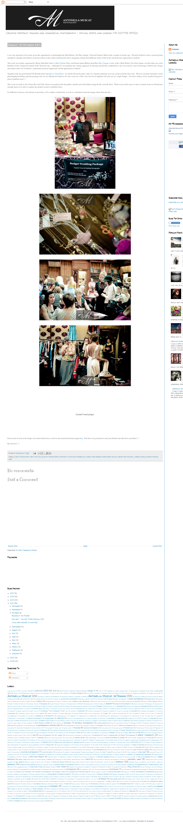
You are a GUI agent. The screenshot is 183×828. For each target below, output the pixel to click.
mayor (76, 757)
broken (85, 706)
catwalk (73, 711)
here (81, 438)
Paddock (71, 767)
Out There (61, 767)
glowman (78, 735)
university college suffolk (46, 793)
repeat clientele (59, 777)
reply (69, 777)
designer (79, 457)
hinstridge (23, 740)
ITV (142, 742)
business (120, 706)
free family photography (91, 733)
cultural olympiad (91, 718)
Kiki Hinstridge (89, 747)
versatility (151, 793)
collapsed (22, 716)
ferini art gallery (33, 730)
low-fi (159, 752)
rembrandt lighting (13, 777)
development (61, 721)
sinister (17, 784)
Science (61, 779)
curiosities (131, 718)
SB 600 (46, 779)
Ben (117, 701)
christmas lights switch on (27, 713)
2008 (31, 691)
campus (136, 708)
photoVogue (126, 769)
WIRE (119, 798)
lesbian (66, 750)
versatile (142, 793)
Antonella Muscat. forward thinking (74, 696)
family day (57, 728)
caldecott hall (56, 708)
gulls (48, 738)
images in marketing (131, 740)
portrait (28, 772)
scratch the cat (90, 779)
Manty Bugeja (120, 754)
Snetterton (59, 784)
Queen (44, 774)
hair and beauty (57, 738)
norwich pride (59, 765)
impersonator (144, 740)
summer (159, 786)
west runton (61, 798)
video (39, 796)
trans (149, 791)
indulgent (26, 742)
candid (142, 708)
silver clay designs (148, 781)
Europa (109, 725)
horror (91, 740)
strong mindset (76, 786)
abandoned (134, 691)
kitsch (131, 747)
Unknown (175, 49)
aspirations (40, 699)
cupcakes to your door (67, 457)
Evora (142, 725)
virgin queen (73, 796)
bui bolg (92, 706)
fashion (77, 728)
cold (158, 713)
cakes (47, 708)
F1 (43, 728)
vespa (159, 793)
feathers (149, 728)
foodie (51, 733)
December (16, 606)
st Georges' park (124, 784)
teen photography (85, 789)
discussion (103, 721)
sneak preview (48, 784)
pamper (87, 767)
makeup (58, 754)
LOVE (124, 752)
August (15, 630)
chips (159, 711)
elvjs (159, 723)
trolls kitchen (158, 791)
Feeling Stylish (12, 730)
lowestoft (10, 754)
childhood (125, 711)
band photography (136, 699)
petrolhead (55, 769)
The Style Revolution (79, 791)
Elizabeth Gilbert (149, 723)
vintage (63, 796)
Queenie (76, 774)
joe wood (96, 745)
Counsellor (11, 718)
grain (105, 735)
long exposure (75, 752)
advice (16, 693)
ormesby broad (50, 767)
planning (143, 769)
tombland (132, 791)
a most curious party (22, 457)
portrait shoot (59, 772)
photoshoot (114, 769)
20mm (72, 691)
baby (110, 699)
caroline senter (21, 711)
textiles (142, 789)
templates (123, 789)
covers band (49, 718)
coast (152, 713)
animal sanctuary (155, 693)
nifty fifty (40, 762)
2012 (12, 600)
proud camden (35, 774)
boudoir (109, 703)
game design (157, 733)
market (130, 754)
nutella (97, 765)
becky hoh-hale (35, 457)
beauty (59, 701)
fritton (120, 733)
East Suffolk (57, 723)
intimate (87, 742)
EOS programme (68, 725)
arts (32, 699)
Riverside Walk (97, 777)
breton (38, 706)
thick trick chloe (94, 791)
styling (109, 786)
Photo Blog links (174, 226)
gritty (34, 738)
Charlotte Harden (108, 711)
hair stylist (68, 738)
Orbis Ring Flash (36, 767)
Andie (117, 693)
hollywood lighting (65, 740)
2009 (12, 661)
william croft (97, 798)
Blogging (44, 704)
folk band (30, 733)
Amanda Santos (107, 693)
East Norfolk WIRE (42, 723)
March (15, 647)
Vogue (81, 796)
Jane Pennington (13, 745)
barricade (15, 701)
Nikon (55, 762)
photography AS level (87, 769)
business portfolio (147, 706)
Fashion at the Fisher (20, 615)
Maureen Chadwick (66, 757)
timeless (116, 791)
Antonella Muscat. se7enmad (107, 696)
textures (150, 789)
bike (161, 701)
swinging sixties (64, 789)
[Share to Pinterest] (50, 453)
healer (101, 738)
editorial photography (84, 723)
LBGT (33, 750)
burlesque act (110, 706)
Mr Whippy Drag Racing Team (74, 759)
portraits (72, 772)
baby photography (121, 699)
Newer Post (13, 546)
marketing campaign (143, 754)
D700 (139, 718)
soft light (85, 784)
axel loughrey (85, 699)
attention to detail (52, 699)
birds (16, 704)
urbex (74, 793)
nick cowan (30, 762)
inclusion (18, 742)
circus (41, 713)
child (118, 711)
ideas (121, 740)
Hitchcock (41, 740)
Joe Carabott (85, 745)
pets (62, 769)
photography (71, 769)
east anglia (17, 723)
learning (40, 750)
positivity (127, 772)
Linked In (155, 750)
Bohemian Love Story (91, 704)
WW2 (10, 801)
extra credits (36, 728)
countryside (21, 718)
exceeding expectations (153, 725)
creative (60, 718)
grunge (40, 738)
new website (19, 762)
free (78, 733)
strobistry (65, 786)
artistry (26, 699)
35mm (78, 691)
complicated (82, 716)
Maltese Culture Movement (103, 754)
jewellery (50, 745)
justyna (149, 745)
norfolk (119, 761)
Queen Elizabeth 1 (65, 774)
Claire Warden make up (82, 713)
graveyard (114, 735)
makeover (51, 754)
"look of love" (11, 691)
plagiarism (135, 769)
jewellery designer (63, 745)
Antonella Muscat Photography (48, 696)
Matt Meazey (23, 757)
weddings (33, 798)
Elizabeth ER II (136, 723)
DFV (68, 721)
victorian (18, 796)
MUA (88, 759)
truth (11, 793)
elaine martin (102, 723)
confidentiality (115, 716)
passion (116, 767)
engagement (20, 725)
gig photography (45, 735)
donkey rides (118, 721)
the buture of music (20, 791)
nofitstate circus (102, 762)
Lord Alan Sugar (88, 752)
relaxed (158, 774)
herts (130, 738)
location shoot (47, 752)
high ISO (151, 738)
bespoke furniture (127, 701)
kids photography (72, 747)
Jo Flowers (75, 745)
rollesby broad (138, 777)
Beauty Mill (67, 701)
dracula (127, 721)
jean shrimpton (34, 745)
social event (76, 784)
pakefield (80, 767)
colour (30, 716)
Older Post (157, 546)
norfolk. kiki (145, 762)
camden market (103, 708)
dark (17, 721)
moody (49, 759)
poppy (11, 772)
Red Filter (130, 774)
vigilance (56, 796)
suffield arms (141, 786)
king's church (111, 747)
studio (85, 786)
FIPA (96, 730)
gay (25, 735)
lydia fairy (25, 754)
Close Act (144, 713)
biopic (11, 704)
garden (9, 735)
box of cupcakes (139, 704)
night (48, 762)
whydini (70, 798)
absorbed (143, 691)
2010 (12, 657)
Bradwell (149, 704)
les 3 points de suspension (53, 750)
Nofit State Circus (87, 762)
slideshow (37, 784)
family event (67, 728)
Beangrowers (50, 701)
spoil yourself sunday (109, 784)
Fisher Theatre (126, 730)
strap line (33, 786)
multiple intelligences (112, 759)
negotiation (149, 759)
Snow (67, 784)
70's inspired (108, 691)
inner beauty (36, 742)
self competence (152, 779)
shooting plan (134, 781)
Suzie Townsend (51, 789)
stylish (116, 786)
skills (30, 784)
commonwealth (62, 716)
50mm (84, 691)
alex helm (55, 693)
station (19, 786)
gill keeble (87, 457)
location (16, 752)
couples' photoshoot (34, 718)
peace (142, 767)
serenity (63, 781)
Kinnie (120, 747)
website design (142, 796)
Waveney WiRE (117, 796)
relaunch (151, 774)
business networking (132, 706)
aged (32, 693)
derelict (43, 721)
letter (73, 750)
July (14, 633)
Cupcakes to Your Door (54, 73)
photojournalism (102, 769)
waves (126, 796)
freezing (104, 733)
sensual (40, 781)
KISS (125, 747)
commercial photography (44, 716)
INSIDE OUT (47, 742)
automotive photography (70, 699)
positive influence (114, 772)
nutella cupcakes (107, 765)
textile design (133, 789)
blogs (51, 704)
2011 (12, 603)
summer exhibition (16, 789)
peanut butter (151, 767)
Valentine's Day (83, 793)
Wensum (52, 798)
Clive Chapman (134, 713)
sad (23, 779)
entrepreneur (30, 725)
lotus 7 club (106, 752)
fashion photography (91, 728)
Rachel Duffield (104, 774)
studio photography (97, 786)
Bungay (100, 706)
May (14, 640)
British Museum (65, 706)
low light (142, 752)
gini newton (69, 735)
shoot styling (123, 781)
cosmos (158, 716)
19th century (22, 691)
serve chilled (72, 781)
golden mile (87, 735)
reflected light (141, 774)
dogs (110, 721)
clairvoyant (96, 713)
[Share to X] (44, 453)
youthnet (32, 801)
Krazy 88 (148, 747)
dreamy (149, 721)
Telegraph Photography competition (105, 789)
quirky (83, 774)
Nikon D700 (64, 762)
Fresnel (112, 733)
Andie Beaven (125, 693)
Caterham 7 (44, 711)
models (143, 457)
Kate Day (32, 747)
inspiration (77, 742)
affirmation (24, 693)
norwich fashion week (45, 765)
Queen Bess (52, 774)
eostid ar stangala (82, 725)
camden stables (115, 708)
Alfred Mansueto (77, 693)
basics (23, 701)
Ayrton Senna (97, 699)
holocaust (77, 740)
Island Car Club (123, 742)
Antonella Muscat (19, 696)
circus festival (52, 713)
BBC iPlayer (31, 701)
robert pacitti (108, 777)
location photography (30, 752)
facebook (49, 728)
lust (17, 754)
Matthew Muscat (37, 756)
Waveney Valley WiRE (102, 796)
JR (114, 745)
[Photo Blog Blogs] (174, 223)
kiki (81, 747)
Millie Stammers (144, 757)
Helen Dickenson (111, 738)
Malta (82, 754)
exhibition (20, 728)
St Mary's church (139, 784)
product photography (22, 774)
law (20, 750)
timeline (124, 791)
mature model (52, 757)
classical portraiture (119, 713)
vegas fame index (131, 793)
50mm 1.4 (91, 691)
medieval (92, 757)
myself (123, 759)
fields (76, 730)
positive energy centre (98, 772)
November (16, 609)
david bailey (34, 721)
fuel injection (130, 733)
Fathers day (140, 728)
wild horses (87, 798)
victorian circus (30, 796)
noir (112, 762)
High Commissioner (140, 738)
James (148, 742)
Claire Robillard (65, 713)
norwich (11, 764)
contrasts (135, 716)
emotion (10, 725)
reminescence (27, 777)
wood (152, 798)
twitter (17, 793)
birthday (23, 704)
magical (33, 754)
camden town (127, 708)
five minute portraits (142, 730)
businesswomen (18, 708)
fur (145, 733)
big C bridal (153, 701)
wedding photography (20, 798)
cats (66, 711)
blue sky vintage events (50, 457)
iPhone (94, 742)
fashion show (117, 728)
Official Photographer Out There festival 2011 (145, 765)
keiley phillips (55, 747)
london (66, 752)
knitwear (139, 747)
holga (55, 740)
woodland (160, 798)
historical (32, 740)
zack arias (40, 801)
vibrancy (10, 796)
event (115, 725)
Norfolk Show (134, 762)
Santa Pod (37, 779)
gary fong (18, 735)
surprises (27, 789)
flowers (16, 733)
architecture (152, 696)
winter (111, 798)
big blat (138, 701)
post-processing (138, 772)
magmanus (41, 754)
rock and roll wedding (123, 777)
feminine (22, 730)
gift (29, 735)
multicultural (98, 759)
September (16, 627)
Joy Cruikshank (106, 745)
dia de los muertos (78, 721)
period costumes (35, 769)
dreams (142, 721)
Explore (27, 728)
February (16, 650)
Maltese (89, 754)
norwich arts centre (27, 765)
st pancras (11, 786)
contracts (125, 716)
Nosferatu (71, 765)
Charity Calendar (94, 711)
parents (95, 767)
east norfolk (28, 723)
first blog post (114, 730)
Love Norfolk (132, 752)
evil (137, 725)
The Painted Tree (64, 791)
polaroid (160, 769)
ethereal (100, 725)
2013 (12, 596)
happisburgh (92, 738)
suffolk (151, 786)
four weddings (70, 733)
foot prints (59, 733)
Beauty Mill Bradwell (82, 701)
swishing (74, 789)
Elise (126, 723)
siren (24, 784)
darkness (25, 721)
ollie (11, 767)
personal (46, 769)
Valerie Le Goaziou (97, 793)
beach (40, 701)
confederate (103, 716)
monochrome (41, 759)
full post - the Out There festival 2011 (28, 619)
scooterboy (70, 779)
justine (141, 745)
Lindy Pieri (137, 750)
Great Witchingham (128, 735)
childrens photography (147, 711)
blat (37, 704)
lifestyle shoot (119, 750)
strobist (54, 786)
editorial (67, 723)
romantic (148, 777)
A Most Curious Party (62, 63)
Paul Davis (132, 767)
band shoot (151, 699)
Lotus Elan (116, 752)
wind (105, 798)
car (148, 708)
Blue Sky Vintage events (104, 63)
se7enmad (102, 779)
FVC (149, 733)
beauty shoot (97, 701)
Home (85, 546)
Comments (15, 678)
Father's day (128, 728)
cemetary (81, 711)
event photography (126, 725)
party (110, 767)
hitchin (48, 740)
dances (145, 718)
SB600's (54, 779)
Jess (42, 745)
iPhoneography (104, 742)
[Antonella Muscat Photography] (170, 131)
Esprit (93, 725)
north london (156, 762)
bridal (45, 706)
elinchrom (119, 723)
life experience (99, 750)
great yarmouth (146, 735)
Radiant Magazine (118, 774)
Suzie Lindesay (38, 789)
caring (11, 711)
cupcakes (102, 718)
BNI (80, 704)
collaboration (12, 716)
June (14, 637)
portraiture (83, 772)
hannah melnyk (79, 738)
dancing (153, 718)
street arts (43, 786)
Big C (145, 701)
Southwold (95, 784)
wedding (152, 796)
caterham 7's (57, 711)
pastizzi (123, 767)
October (15, 613)
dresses (156, 721)
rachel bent (92, 774)
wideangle (78, 798)
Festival (44, 730)
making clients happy (70, 754)
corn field (150, 716)
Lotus (97, 752)
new (156, 759)
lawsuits (26, 750)
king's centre (100, 747)
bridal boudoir (53, 706)
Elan (112, 723)
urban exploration (64, 793)
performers (24, 769)
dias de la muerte (92, 721)
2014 (12, 593)
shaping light (100, 781)
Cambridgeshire (80, 708)
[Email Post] (34, 453)
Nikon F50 (75, 762)
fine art (90, 730)
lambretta (157, 747)
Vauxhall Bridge (118, 793)
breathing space (28, 706)
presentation (151, 772)
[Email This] (39, 453)
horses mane (100, 740)
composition (93, 716)
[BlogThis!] (41, 453)
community (72, 716)
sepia (47, 781)
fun (139, 732)
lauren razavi (12, 750)
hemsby (122, 738)
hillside (15, 740)
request (76, 777)
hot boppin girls (112, 740)
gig (34, 735)
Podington (152, 769)
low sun (152, 752)
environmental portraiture (48, 725)
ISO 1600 (134, 742)
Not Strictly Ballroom (85, 765)
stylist (122, 786)
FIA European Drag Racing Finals (61, 730)
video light (47, 796)
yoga (24, 801)
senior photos (31, 781)
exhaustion (10, 728)
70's (100, 691)
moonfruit (58, 759)
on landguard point (21, 767)
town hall (141, 791)
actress (150, 691)
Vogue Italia (89, 796)
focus (23, 733)
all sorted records (93, 693)
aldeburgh (45, 693)
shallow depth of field (86, 781)
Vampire (108, 793)
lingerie (137, 457)
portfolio (18, 772)
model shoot (22, 759)
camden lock (91, 708)
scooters (79, 779)
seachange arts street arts (134, 779)
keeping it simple (43, 747)
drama (135, 721)
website (132, 796)
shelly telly (111, 781)
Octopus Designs (121, 765)
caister (27, 708)
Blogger (150, 821)
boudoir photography (123, 704)
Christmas (11, 713)
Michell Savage (117, 757)
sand (29, 779)
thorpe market (107, 791)
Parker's (103, 767)
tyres (34, 793)
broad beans (77, 706)
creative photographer (75, 718)
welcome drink (43, 798)
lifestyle (109, 750)
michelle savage (130, 757)
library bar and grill (125, 457)
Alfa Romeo (64, 693)
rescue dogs (85, 777)
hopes (84, 740)
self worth (20, 781)
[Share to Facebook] (47, 453)
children (134, 711)
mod (154, 757)
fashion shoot (106, 728)
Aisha (38, 693)
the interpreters (35, 791)
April (14, 643)
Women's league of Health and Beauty (136, 798)
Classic (105, 713)
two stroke (26, 793)
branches (158, 704)
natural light (134, 759)
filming (82, 730)
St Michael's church (154, 784)
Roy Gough (157, 777)
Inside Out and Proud (62, 742)
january (23, 745)
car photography (157, 708)
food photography (41, 733)
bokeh (102, 704)
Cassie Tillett (33, 711)
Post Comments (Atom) (27, 550)
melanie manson (103, 757)
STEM (26, 786)
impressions (155, 740)
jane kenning (96, 457)
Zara (48, 801)
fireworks (103, 730)
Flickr (153, 730)
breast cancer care (14, 706)
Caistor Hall (37, 708)
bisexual (30, 704)
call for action (68, 708)
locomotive (58, 752)
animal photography (139, 693)
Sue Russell (131, 786)
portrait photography (43, 772)
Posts (13, 673)
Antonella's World (139, 696)
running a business (13, 779)
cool (142, 716)
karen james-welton (109, 457)
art (18, 699)
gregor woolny (25, 738)
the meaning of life (50, 791)
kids (63, 747)
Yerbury (18, 801)
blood (57, 704)
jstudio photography (124, 745)
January (16, 653)
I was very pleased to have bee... (25, 622)
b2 (105, 699)
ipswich (113, 742)
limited (129, 750)
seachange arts (116, 779)
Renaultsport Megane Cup (43, 777)
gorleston (97, 735)
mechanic (84, 757)
